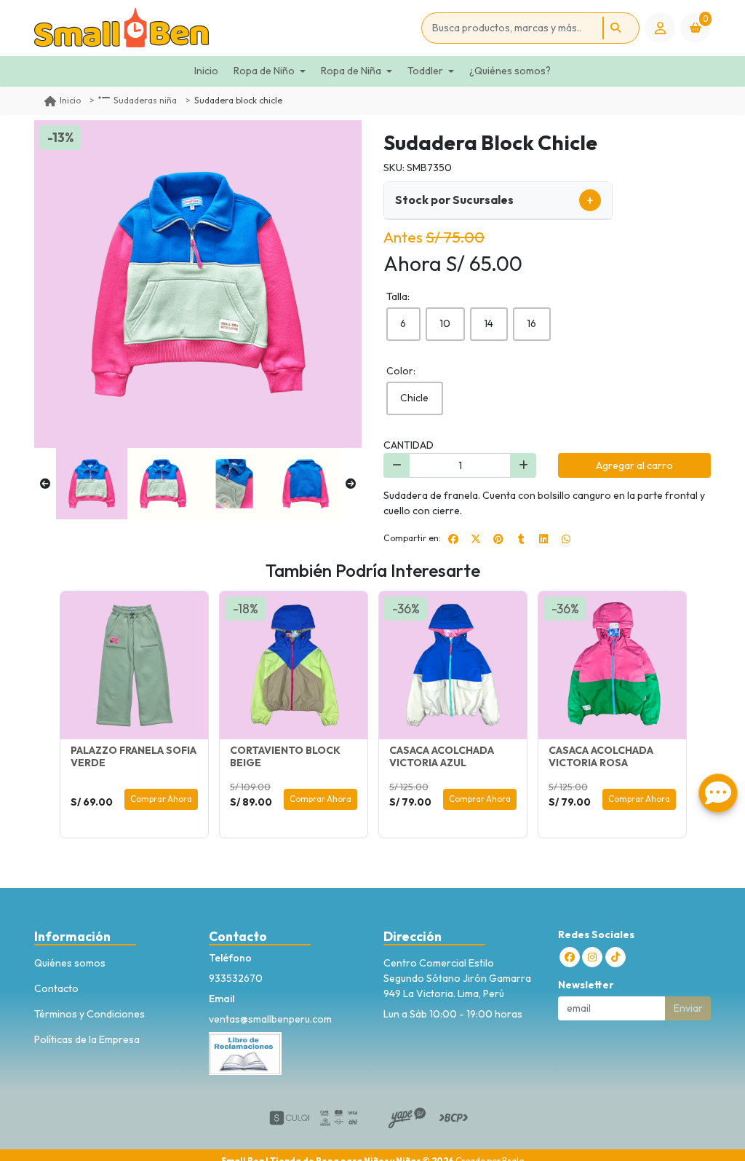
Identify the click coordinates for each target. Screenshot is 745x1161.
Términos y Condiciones (89, 1013)
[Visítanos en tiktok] (615, 957)
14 (488, 323)
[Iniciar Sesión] (660, 27)
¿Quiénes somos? (510, 70)
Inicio (206, 70)
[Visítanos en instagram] (592, 957)
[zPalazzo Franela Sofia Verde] (134, 665)
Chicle (414, 397)
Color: (400, 370)
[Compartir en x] (476, 539)
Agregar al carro (634, 465)
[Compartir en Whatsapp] (566, 539)
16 (531, 323)
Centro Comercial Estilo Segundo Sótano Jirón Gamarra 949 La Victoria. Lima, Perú (457, 978)
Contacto (56, 988)
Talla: (398, 296)
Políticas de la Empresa (87, 1039)
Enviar (688, 1008)
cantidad (408, 445)
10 (444, 323)
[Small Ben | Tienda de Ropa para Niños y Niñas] (225, 28)
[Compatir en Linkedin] (543, 539)
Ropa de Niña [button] (351, 70)
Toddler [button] (425, 70)
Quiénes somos (69, 962)
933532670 (236, 978)
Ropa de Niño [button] (264, 70)
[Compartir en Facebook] (453, 539)
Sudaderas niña (145, 100)
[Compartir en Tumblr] (521, 539)
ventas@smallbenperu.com (270, 1019)
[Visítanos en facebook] (569, 957)
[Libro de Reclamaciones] (245, 1051)
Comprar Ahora (161, 799)
